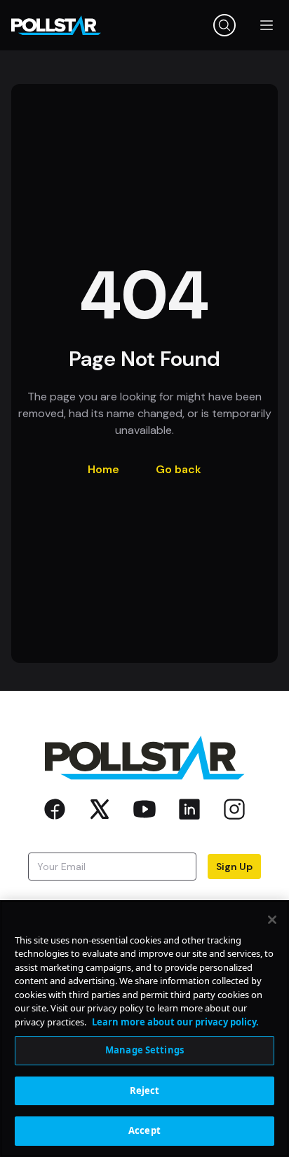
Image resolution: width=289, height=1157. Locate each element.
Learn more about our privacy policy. (175, 1022)
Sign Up (234, 866)
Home (103, 469)
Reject (145, 1090)
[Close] (272, 919)
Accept (144, 1130)
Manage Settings (144, 1050)
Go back (178, 469)
